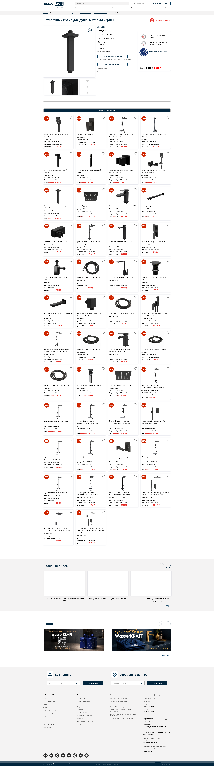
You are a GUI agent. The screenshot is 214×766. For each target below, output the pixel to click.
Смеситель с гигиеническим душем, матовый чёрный (154, 314)
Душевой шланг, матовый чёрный (89, 278)
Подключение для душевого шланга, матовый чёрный (122, 171)
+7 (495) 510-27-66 (148, 706)
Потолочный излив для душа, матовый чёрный (58, 207)
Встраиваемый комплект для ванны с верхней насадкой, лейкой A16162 (155, 494)
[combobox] (63, 683)
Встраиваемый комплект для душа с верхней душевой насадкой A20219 (57, 529)
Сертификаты (47, 727)
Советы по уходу (48, 713)
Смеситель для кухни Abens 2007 (121, 278)
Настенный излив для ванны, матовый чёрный (58, 314)
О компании (78, 8)
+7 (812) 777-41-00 (148, 711)
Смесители (80, 709)
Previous (161, 565)
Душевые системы (82, 712)
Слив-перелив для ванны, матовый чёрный (154, 135)
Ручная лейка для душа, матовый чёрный (56, 135)
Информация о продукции (51, 710)
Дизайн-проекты (48, 719)
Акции (45, 707)
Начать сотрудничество (112, 64)
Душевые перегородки (83, 701)
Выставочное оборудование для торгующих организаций (123, 714)
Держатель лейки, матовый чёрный (57, 242)
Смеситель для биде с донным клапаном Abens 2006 (120, 350)
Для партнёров (116, 8)
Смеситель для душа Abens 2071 (153, 242)
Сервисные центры (149, 698)
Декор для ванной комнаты (85, 721)
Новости (45, 704)
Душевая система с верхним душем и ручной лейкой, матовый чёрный (57, 350)
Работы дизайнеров (49, 722)
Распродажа (157, 8)
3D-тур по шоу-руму (49, 701)
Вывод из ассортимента (84, 724)
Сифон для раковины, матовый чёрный (55, 279)
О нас (45, 698)
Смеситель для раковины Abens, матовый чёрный (120, 243)
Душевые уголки (81, 698)
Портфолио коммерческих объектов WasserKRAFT (120, 710)
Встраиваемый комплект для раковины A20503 (119, 458)
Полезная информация (142, 8)
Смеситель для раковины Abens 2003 (122, 206)
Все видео (166, 606)
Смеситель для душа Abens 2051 (88, 134)
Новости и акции (91, 8)
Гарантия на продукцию (50, 724)
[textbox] (55, 683)
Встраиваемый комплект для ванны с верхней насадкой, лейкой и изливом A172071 (90, 530)
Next (168, 565)
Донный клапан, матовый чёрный (89, 385)
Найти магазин (92, 683)
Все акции (166, 655)
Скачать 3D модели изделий (118, 707)
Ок (158, 764)
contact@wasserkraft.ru (150, 742)
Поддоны (79, 707)
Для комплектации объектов (118, 701)
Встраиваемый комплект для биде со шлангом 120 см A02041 (154, 422)
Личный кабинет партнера (159, 3)
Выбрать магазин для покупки (112, 56)
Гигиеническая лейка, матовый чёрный (55, 171)
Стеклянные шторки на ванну (85, 704)
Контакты (168, 8)
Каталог (103, 8)
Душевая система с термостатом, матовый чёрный (121, 135)
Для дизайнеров (115, 704)
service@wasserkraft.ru (150, 749)
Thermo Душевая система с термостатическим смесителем (152, 386)
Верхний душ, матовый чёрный (88, 206)
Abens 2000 (101, 27)
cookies (67, 763)
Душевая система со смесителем (56, 421)
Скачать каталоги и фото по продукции (121, 718)
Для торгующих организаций (118, 698)
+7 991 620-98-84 (148, 752)
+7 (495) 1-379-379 (148, 709)
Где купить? (128, 8)
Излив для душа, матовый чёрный (153, 206)
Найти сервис (157, 683)
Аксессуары (80, 718)
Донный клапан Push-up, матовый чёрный (153, 279)
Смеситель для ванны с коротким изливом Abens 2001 (153, 171)
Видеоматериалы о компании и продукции (55, 716)
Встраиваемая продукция (84, 715)
